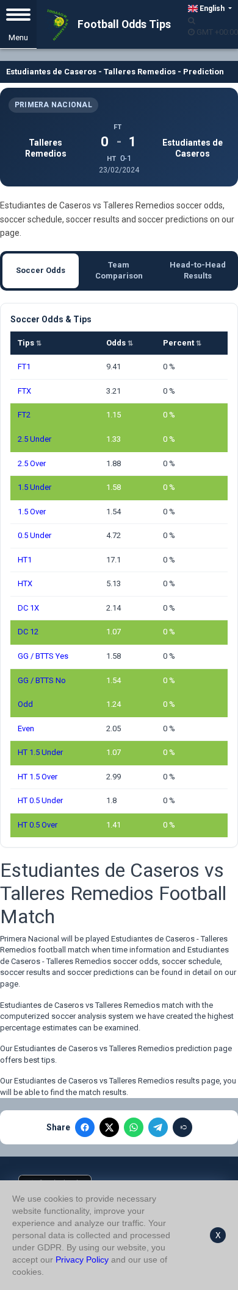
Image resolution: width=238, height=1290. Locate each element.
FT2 (24, 414)
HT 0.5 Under (40, 800)
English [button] (212, 8)
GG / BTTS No (42, 680)
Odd (25, 704)
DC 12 (28, 631)
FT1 (24, 366)
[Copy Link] (182, 1127)
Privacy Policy (82, 1259)
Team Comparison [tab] (119, 270)
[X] (109, 1127)
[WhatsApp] (133, 1127)
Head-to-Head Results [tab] (198, 270)
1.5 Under (34, 487)
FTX (24, 390)
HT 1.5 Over (37, 776)
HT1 (25, 559)
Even (26, 728)
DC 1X (28, 607)
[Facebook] (85, 1127)
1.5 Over (32, 511)
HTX (25, 583)
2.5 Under (34, 439)
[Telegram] (158, 1127)
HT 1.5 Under (40, 752)
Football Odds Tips (123, 24)
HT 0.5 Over (37, 824)
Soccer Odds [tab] (40, 270)
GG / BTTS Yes (43, 656)
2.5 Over (32, 463)
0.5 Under (34, 535)
